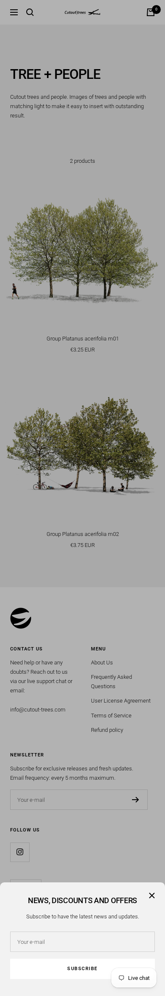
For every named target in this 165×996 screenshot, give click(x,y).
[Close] (152, 895)
